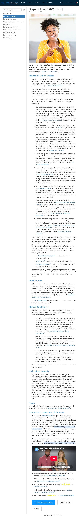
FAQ (43, 3)
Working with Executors (56, 150)
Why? (36, 508)
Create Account (70, 2)
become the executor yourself (52, 120)
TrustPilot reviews (66, 495)
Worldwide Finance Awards (54, 475)
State (58, 9)
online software (47, 415)
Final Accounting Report (45, 174)
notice (60, 128)
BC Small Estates (41, 300)
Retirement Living (40, 487)
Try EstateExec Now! (43, 502)
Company (49, 3)
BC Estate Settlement (55, 86)
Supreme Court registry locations (58, 408)
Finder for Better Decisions (45, 256)
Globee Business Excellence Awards (53, 491)
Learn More (65, 502)
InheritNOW (40, 261)
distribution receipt (44, 188)
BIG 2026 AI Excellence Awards (48, 481)
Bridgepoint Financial (43, 264)
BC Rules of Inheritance (50, 72)
